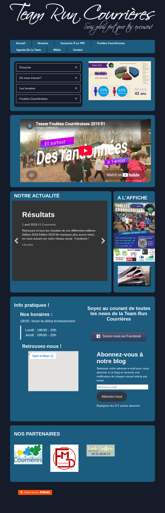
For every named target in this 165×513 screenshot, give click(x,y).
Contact (77, 49)
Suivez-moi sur (31, 492)
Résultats (38, 214)
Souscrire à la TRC (72, 43)
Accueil (20, 43)
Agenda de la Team (28, 49)
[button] (119, 336)
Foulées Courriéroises (111, 43)
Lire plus (27, 244)
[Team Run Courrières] (82, 18)
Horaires (43, 43)
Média (57, 49)
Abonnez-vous (111, 396)
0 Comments (47, 224)
